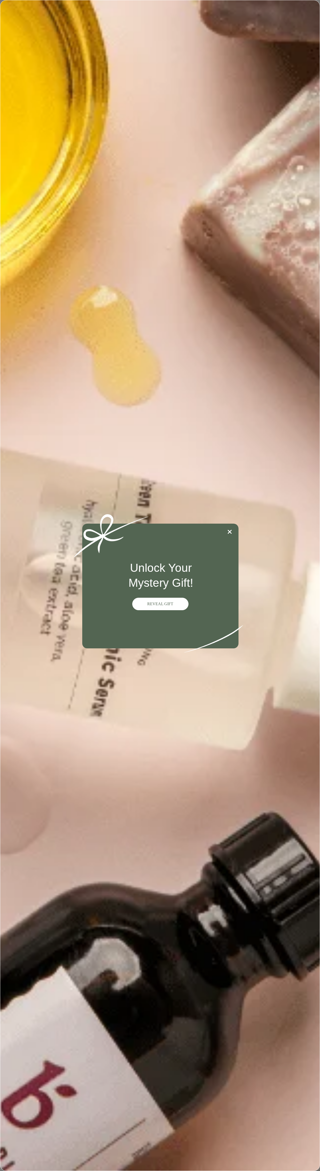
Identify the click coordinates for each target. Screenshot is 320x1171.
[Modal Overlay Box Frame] (160, 585)
